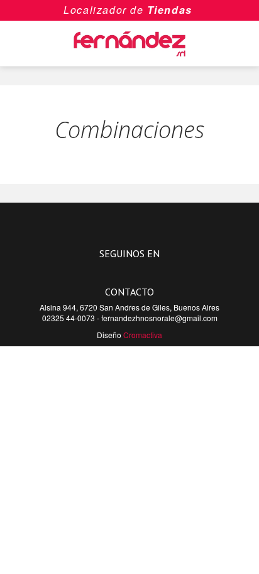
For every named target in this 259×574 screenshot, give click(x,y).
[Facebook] (122, 271)
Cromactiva (142, 334)
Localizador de (103, 10)
